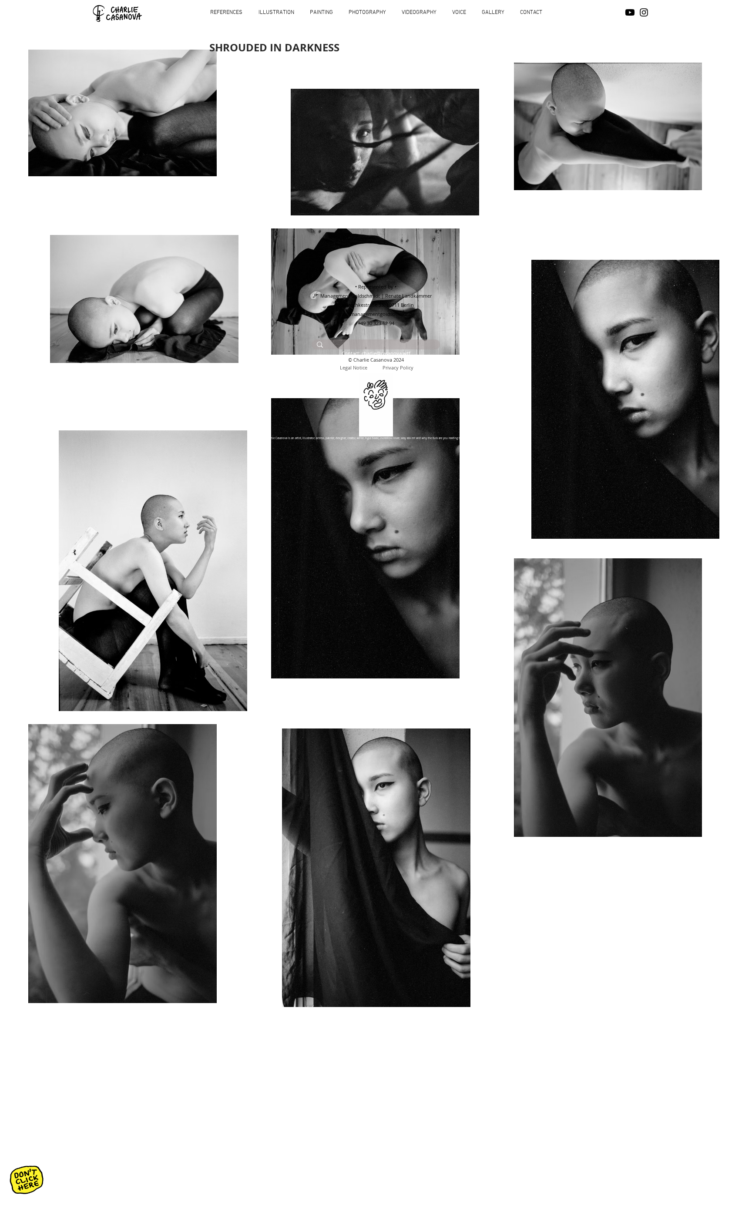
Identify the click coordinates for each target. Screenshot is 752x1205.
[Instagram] (643, 12)
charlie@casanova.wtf (386, 353)
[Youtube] (629, 12)
